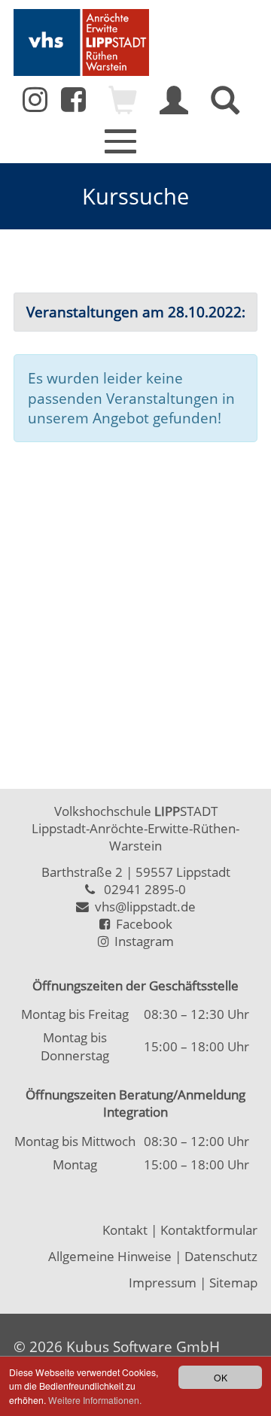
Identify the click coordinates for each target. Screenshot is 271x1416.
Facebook (141, 923)
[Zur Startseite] (81, 42)
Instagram (141, 941)
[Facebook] (73, 104)
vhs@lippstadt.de (142, 906)
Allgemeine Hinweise (110, 1256)
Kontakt (125, 1230)
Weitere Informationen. (95, 1399)
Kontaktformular (208, 1230)
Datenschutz (220, 1256)
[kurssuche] (225, 108)
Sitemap (233, 1282)
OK (220, 1377)
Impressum (162, 1282)
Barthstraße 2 (82, 872)
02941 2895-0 (145, 889)
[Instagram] (35, 99)
